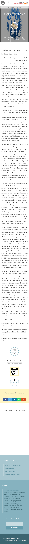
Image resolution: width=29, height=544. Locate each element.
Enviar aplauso (14, 352)
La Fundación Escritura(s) (11, 491)
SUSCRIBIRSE (15, 528)
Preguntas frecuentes (10, 471)
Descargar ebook (14, 382)
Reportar (23, 39)
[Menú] (3, 3)
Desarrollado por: (11, 538)
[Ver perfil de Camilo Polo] (14, 25)
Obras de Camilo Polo (15, 7)
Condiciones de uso (10, 468)
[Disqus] (14, 433)
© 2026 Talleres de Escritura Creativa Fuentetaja (16, 540)
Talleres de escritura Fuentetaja (12, 474)
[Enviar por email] (23, 399)
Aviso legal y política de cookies (13, 465)
